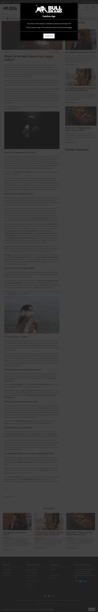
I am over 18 (49, 36)
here (70, 27)
